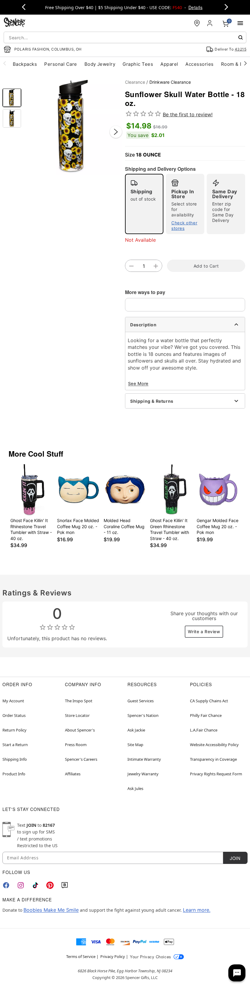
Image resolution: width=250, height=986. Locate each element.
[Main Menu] (240, 23)
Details (195, 7)
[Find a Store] (197, 23)
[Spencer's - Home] (15, 23)
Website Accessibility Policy (214, 744)
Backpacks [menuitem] (25, 64)
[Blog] (64, 885)
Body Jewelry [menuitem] (100, 64)
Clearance (135, 82)
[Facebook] (6, 885)
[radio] (144, 204)
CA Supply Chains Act (209, 701)
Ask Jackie (136, 730)
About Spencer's (80, 730)
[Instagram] (20, 885)
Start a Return (15, 744)
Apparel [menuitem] (169, 64)
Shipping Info (14, 759)
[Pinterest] (50, 885)
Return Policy (14, 730)
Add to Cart (206, 265)
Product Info (13, 774)
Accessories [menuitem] (199, 64)
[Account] (210, 23)
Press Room (76, 744)
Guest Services (140, 701)
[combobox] (125, 37)
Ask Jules (135, 788)
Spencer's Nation (143, 715)
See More (138, 383)
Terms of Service (80, 956)
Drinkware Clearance (170, 82)
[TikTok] (35, 885)
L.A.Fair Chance (203, 730)
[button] (73, 125)
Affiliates (72, 774)
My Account (13, 701)
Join (235, 858)
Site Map (135, 744)
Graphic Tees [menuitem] (138, 64)
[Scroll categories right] (245, 63)
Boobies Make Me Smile (51, 910)
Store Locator (77, 715)
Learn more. (196, 910)
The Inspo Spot (78, 701)
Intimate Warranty (144, 759)
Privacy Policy (112, 956)
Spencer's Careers (81, 759)
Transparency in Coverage (213, 759)
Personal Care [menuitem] (60, 64)
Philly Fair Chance (206, 715)
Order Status (14, 715)
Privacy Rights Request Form (216, 774)
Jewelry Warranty (143, 774)
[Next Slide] (116, 132)
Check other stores (184, 225)
